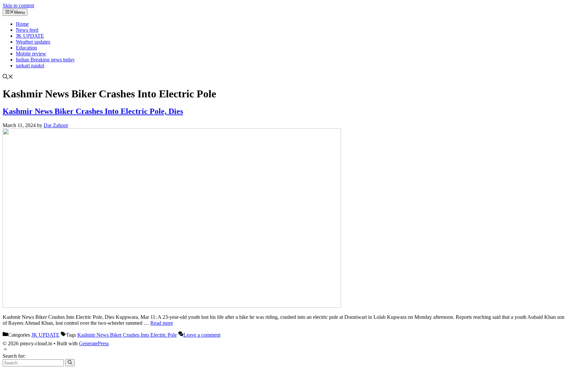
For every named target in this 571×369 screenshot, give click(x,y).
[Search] (70, 362)
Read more (161, 323)
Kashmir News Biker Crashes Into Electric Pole (127, 335)
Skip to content (18, 5)
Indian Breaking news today (45, 59)
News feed (27, 30)
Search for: (14, 356)
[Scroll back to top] (5, 350)
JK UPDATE (30, 36)
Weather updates (33, 42)
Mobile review (31, 53)
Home (22, 24)
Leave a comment (201, 335)
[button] (8, 77)
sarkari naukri (30, 65)
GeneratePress (94, 343)
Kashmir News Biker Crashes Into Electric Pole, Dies (93, 111)
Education (26, 47)
